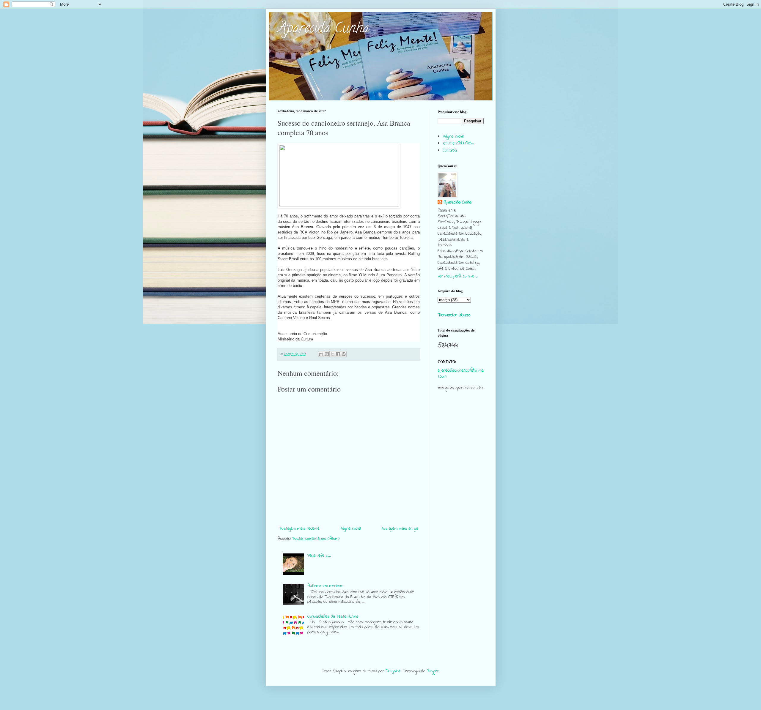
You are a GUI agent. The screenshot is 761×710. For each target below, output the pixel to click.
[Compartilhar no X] (332, 354)
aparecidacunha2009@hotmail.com (461, 373)
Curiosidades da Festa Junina (332, 616)
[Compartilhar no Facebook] (338, 354)
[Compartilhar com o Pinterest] (344, 354)
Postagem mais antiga (399, 529)
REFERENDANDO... (458, 143)
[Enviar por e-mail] (321, 354)
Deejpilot (393, 671)
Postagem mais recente (299, 529)
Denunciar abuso (454, 315)
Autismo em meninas (325, 586)
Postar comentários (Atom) (315, 539)
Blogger (433, 671)
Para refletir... (319, 556)
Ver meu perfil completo (458, 276)
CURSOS (450, 150)
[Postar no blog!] (327, 354)
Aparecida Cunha (323, 29)
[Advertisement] (461, 510)
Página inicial (350, 529)
